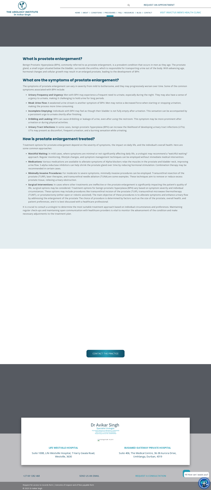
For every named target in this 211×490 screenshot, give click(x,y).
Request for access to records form (38, 485)
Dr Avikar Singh (36, 488)
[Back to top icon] (186, 473)
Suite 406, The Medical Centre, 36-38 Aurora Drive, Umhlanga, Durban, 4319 (147, 454)
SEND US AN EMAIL (89, 475)
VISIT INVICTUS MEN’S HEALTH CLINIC (180, 12)
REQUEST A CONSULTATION (150, 475)
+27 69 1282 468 (31, 475)
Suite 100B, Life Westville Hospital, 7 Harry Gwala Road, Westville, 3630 (63, 454)
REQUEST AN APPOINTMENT (159, 4)
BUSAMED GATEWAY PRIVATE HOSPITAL (147, 448)
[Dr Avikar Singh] (22, 8)
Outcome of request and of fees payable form (74, 485)
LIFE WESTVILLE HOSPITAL (63, 448)
